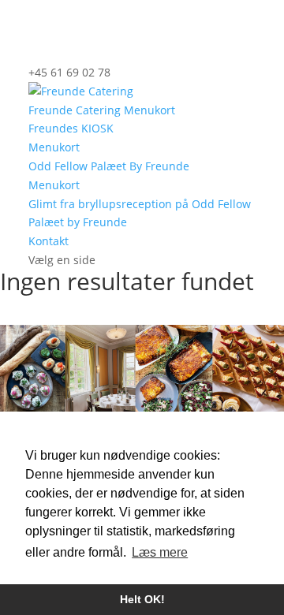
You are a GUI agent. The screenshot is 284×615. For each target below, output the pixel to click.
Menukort (54, 147)
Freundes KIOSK (71, 128)
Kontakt (48, 240)
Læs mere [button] (160, 552)
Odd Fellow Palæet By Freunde (108, 165)
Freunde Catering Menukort (101, 109)
